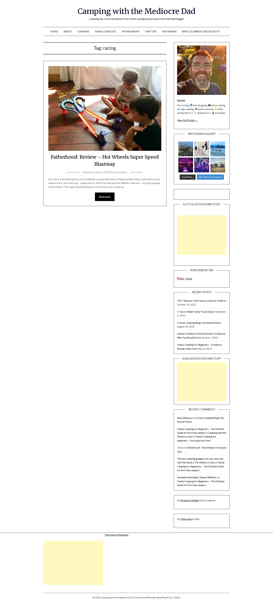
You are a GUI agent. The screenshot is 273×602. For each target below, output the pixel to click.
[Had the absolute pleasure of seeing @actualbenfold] (185, 165)
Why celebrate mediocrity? (201, 31)
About (68, 31)
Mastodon (186, 519)
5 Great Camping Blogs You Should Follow (199, 322)
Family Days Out (105, 31)
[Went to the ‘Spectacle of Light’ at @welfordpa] (201, 165)
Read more (105, 196)
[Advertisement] (201, 235)
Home (54, 31)
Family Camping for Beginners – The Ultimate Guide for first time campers (200, 466)
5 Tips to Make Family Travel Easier (196, 311)
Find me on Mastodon (116, 534)
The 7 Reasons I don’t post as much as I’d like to (201, 300)
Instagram (169, 31)
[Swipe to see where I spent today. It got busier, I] (201, 149)
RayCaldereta (184, 417)
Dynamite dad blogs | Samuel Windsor (197, 477)
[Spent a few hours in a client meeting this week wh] (185, 149)
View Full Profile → (187, 120)
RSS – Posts (185, 278)
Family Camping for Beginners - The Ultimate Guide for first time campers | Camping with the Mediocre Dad (201, 433)
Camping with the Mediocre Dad (136, 11)
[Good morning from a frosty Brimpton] (217, 149)
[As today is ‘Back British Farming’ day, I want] (217, 165)
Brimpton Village (190, 500)
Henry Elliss (120, 172)
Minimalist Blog (153, 597)
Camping (84, 31)
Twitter (150, 31)
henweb (181, 100)
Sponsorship (131, 31)
